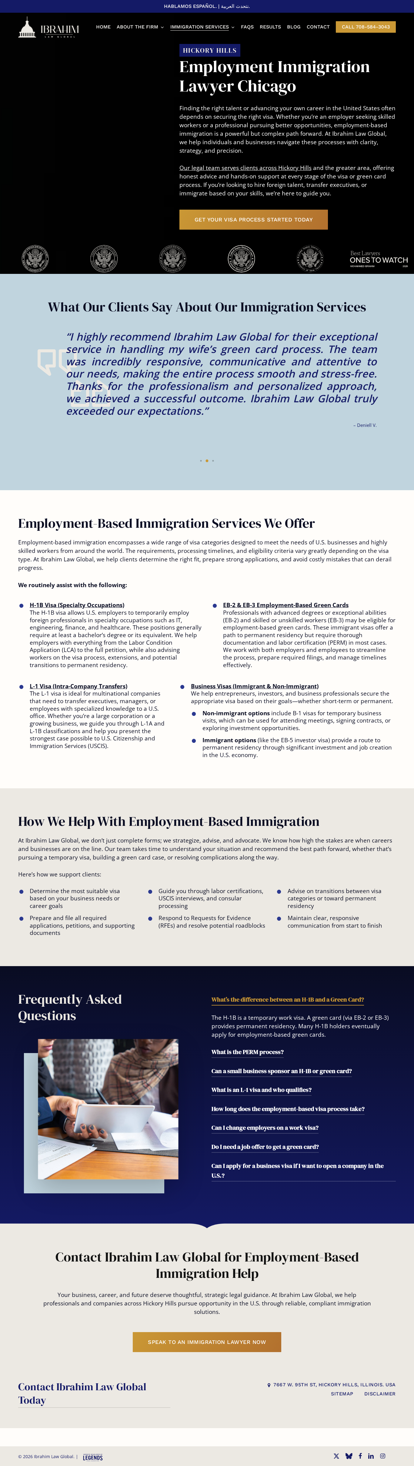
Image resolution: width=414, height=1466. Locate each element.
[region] (207, 256)
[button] (253, 220)
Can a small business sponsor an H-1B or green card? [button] (282, 1071)
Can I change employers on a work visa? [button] (265, 1127)
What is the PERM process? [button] (248, 1052)
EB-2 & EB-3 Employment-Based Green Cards (286, 605)
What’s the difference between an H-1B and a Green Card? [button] (288, 999)
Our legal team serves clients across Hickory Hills (245, 168)
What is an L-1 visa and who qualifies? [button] (262, 1089)
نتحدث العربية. (235, 6)
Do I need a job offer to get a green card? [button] (265, 1146)
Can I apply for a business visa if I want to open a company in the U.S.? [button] (298, 1171)
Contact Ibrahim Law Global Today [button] (82, 1393)
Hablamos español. (190, 6)
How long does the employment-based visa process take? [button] (288, 1109)
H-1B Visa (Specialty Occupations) (77, 605)
